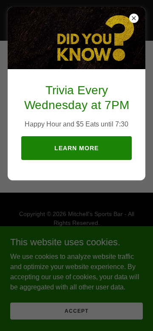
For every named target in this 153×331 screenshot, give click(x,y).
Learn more (76, 148)
